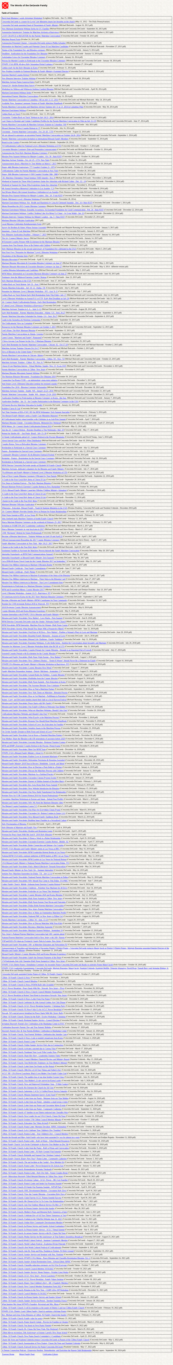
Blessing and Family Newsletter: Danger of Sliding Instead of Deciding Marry (33, 781)
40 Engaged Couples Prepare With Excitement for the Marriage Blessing (31, 242)
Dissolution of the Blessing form (15, 256)
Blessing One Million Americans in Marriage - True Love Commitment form (32, 582)
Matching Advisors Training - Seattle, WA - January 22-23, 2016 (27, 391)
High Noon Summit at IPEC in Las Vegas (18, 515)
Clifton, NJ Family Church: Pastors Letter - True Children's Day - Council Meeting (35, 1134)
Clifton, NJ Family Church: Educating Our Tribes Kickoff (25, 1123)
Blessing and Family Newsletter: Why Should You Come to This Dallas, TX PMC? (35, 881)
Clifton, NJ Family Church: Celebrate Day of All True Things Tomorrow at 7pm (34, 1215)
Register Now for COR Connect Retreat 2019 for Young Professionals (30, 795)
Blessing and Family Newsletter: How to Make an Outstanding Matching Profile (34, 913)
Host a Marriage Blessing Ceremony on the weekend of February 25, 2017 (32, 522)
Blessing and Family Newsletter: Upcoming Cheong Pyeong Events (29, 778)
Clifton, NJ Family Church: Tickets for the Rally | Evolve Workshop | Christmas (34, 1017)
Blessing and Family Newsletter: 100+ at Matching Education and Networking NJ (34, 945)
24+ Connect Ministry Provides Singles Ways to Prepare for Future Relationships (34, 511)
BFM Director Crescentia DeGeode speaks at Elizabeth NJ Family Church (31, 465)
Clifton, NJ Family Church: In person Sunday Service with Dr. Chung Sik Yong (34, 1233)
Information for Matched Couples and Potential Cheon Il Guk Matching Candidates (35, 46)
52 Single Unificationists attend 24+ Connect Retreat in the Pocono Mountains (33, 437)
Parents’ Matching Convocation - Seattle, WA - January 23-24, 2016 (29, 394)
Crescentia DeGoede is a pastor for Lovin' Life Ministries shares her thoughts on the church (38, 22)
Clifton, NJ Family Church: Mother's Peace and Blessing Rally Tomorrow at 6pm (34, 1212)
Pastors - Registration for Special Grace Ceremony (22, 451)
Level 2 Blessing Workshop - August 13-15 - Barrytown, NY (26, 593)
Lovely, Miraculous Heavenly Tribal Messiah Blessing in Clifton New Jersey (32, 1176)
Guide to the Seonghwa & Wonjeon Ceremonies (21, 320)
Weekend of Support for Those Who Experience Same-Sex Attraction (29, 185)
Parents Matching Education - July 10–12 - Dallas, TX (23, 288)
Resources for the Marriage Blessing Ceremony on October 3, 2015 (29, 327)
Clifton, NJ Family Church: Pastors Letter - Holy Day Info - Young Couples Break (35, 1173)
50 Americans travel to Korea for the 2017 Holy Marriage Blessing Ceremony (33, 597)
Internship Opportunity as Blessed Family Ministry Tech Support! (28, 558)
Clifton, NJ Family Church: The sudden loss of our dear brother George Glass (33, 1077)
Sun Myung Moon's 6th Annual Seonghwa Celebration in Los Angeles (30, 192)
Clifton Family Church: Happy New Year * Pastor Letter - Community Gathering (34, 1159)
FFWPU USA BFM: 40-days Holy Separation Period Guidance (27, 64)
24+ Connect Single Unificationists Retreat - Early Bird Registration (29, 302)
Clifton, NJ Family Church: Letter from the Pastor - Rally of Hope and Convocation (35, 1148)
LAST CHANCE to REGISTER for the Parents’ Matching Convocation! (31, 36)
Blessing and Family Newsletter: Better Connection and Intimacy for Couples (33, 845)
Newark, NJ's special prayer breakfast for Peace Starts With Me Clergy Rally (32, 1013)
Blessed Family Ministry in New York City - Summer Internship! (27, 870)
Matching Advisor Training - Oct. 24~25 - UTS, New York (25, 160)
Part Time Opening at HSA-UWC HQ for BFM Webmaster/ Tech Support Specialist (35, 412)
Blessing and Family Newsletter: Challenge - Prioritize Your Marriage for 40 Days (34, 888)
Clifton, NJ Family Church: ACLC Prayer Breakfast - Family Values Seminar (33, 1279)
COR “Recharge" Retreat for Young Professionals (22, 533)
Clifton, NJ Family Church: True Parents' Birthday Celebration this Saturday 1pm (34, 1034)
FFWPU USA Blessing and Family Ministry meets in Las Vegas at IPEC (31, 849)
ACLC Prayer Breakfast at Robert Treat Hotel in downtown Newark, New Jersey (34, 995)
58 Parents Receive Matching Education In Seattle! (22, 405)
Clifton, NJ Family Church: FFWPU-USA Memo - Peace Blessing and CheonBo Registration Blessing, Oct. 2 (46, 1258)
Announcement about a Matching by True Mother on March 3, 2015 (29, 164)
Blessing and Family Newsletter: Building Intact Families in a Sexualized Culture (34, 820)
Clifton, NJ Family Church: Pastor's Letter (18, 1041)
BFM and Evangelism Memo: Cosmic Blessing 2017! (23, 590)
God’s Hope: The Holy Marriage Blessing (18, 330)
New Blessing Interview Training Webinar (19, 78)
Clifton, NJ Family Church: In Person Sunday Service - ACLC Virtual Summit (33, 1230)
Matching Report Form (11, 39)
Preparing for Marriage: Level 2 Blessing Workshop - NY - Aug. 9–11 (30, 291)
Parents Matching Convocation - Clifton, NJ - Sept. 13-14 (25, 920)
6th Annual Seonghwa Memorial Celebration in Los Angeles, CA (28, 188)
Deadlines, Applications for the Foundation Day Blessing (24, 53)
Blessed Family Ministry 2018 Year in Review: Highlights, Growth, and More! (33, 764)
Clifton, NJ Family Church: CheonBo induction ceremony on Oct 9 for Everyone (34, 1265)
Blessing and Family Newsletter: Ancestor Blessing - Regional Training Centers (33, 742)
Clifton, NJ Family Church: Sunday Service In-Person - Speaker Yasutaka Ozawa (34, 1301)
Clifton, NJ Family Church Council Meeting (19, 981)
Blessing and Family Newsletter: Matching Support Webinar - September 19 (32, 930)
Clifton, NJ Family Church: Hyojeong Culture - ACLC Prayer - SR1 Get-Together (35, 1180)
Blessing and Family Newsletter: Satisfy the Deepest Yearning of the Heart (31, 957)
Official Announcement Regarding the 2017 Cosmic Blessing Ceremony (31, 540)
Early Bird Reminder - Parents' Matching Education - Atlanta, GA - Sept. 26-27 (33, 313)
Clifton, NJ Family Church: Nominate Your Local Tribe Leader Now (29, 1052)
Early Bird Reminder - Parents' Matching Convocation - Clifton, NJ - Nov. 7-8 (33, 359)
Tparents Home (8, 1354)
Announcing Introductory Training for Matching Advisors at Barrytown (30, 32)
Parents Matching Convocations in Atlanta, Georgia (22, 334)
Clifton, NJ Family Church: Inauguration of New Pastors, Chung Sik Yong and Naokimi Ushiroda (41, 1343)
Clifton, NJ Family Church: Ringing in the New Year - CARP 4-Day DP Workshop (35, 1290)
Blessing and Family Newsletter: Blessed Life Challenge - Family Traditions (32, 639)
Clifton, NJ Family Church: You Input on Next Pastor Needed (26, 1325)
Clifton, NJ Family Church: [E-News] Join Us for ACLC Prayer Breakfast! (32, 1009)
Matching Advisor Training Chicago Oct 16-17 (20, 348)
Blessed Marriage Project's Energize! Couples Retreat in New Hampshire (31, 487)
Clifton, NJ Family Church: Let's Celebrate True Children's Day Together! (31, 1130)
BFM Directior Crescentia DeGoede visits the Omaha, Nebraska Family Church (34, 622)
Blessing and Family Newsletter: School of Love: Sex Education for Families (32, 724)
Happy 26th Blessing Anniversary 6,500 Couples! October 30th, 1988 (30, 174)
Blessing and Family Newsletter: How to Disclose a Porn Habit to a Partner (32, 767)
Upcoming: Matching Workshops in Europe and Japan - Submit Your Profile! (32, 799)
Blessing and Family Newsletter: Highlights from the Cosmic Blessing (30, 678)
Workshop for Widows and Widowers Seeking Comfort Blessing (27, 89)
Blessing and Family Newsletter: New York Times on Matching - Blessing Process (35, 693)
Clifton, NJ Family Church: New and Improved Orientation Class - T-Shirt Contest (35, 1084)
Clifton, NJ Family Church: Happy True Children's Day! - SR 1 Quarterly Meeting (35, 1283)
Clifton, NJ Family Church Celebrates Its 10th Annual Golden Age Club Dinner (34, 1002)
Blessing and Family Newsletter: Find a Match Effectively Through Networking (34, 866)
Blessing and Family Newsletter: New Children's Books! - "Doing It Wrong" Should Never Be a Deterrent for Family (49, 661)
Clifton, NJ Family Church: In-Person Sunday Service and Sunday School (31, 1297)
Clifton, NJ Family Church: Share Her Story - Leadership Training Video (31, 1056)
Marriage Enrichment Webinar (14, 110)
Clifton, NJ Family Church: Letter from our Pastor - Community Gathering (31, 1109)
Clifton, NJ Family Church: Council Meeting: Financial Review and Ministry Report (35, 1059)
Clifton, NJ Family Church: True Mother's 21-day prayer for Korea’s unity (31, 1080)
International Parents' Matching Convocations (20, 96)
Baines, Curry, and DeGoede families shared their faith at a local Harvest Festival (34, 700)
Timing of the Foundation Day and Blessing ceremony (23, 50)
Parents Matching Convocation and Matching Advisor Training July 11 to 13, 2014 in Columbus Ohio (42, 107)
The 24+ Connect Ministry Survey (15, 238)
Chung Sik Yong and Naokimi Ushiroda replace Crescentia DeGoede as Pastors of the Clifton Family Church (45, 1340)
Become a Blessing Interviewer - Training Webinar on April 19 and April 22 (32, 536)
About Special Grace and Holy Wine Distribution (21, 440)
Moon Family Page (27, 1354)
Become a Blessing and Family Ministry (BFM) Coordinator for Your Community (34, 600)
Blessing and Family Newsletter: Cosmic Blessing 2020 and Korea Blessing (32, 895)
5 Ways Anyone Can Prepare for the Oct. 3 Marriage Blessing (26, 341)
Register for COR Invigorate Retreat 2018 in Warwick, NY (25, 604)
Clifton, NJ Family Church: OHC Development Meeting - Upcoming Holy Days (34, 1191)
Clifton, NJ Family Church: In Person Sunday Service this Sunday (28, 1208)
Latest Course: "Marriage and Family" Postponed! (22, 337)
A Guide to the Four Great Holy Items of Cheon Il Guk (24, 479)
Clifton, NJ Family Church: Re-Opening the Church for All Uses (28, 1088)
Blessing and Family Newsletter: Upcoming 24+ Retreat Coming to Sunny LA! (33, 813)
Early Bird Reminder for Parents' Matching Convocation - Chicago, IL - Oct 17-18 (35, 345)
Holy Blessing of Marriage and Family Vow (19, 827)
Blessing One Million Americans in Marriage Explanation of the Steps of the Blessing (36, 575)
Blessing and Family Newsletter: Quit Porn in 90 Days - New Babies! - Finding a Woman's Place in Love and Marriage (49, 632)
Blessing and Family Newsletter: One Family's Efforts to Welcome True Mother (33, 707)
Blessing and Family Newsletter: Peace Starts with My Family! (27, 703)
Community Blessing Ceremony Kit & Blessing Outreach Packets (28, 455)
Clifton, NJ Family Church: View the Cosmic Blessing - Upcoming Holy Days (33, 1194)
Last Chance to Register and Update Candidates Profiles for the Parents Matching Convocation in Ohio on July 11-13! (49, 121)
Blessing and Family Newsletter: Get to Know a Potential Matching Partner (32, 735)
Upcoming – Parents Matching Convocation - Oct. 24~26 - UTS (27, 132)
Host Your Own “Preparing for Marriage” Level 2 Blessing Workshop (30, 252)
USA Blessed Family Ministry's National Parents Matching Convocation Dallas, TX (35, 863)
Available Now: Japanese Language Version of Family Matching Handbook (32, 103)
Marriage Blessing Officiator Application (18, 220)
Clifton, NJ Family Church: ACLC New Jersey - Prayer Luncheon (28, 1276)
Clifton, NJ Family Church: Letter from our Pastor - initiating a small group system (35, 1102)
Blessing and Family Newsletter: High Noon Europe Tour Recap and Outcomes (34, 902)
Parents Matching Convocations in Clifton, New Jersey (24, 369)
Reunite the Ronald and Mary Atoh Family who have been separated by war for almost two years (40, 1137)
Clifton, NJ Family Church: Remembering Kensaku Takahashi (27, 1169)
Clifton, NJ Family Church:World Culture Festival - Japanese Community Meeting (35, 1240)
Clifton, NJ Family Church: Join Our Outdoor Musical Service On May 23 (31, 1205)
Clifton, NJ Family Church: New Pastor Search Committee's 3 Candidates (31, 1336)
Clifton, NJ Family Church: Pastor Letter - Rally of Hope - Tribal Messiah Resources (36, 1141)
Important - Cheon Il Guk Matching (16, 231)
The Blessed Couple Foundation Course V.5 (19, 806)
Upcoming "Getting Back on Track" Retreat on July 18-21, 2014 (28, 117)
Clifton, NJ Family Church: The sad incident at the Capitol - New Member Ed (33, 1162)
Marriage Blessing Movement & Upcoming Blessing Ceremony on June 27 (32, 263)
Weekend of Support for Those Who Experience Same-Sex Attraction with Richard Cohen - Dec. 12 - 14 (44, 181)
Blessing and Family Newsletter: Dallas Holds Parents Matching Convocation (33, 906)
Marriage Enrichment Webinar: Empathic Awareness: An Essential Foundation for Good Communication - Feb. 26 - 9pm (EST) (53, 210)
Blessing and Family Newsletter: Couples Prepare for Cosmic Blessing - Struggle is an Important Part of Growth (46, 650)
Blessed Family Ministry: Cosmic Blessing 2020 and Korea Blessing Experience (34, 954)
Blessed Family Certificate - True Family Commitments (24, 568)
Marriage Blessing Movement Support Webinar (21, 373)
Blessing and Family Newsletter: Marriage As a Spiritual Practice (28, 774)
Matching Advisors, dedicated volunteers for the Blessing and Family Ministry (33, 469)
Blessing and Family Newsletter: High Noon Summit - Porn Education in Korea (34, 682)
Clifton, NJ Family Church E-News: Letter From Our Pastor (26, 999)
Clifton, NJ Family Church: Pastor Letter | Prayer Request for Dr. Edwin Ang (32, 1166)
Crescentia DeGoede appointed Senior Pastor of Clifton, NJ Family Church (32, 974)
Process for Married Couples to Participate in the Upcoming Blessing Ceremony (34, 61)
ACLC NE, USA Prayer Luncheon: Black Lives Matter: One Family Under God (34, 1073)
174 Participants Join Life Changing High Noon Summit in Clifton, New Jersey (33, 961)
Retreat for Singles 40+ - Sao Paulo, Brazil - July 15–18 (24, 433)
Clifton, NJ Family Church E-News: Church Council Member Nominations (32, 992)
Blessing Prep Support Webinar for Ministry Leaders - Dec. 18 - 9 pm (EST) (32, 195)
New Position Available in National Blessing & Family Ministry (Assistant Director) (35, 71)
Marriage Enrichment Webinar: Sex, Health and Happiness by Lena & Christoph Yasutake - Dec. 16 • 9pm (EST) (47, 203)
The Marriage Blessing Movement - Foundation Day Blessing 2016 (29, 377)
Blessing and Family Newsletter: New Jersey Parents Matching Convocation (32, 909)
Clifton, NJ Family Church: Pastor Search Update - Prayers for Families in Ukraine (35, 1322)
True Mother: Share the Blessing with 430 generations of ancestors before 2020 (33, 739)
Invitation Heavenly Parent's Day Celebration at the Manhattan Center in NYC (33, 1024)
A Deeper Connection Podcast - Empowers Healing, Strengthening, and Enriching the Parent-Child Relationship (47, 1350)
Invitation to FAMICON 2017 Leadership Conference (23, 526)
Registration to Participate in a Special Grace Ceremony (24, 448)
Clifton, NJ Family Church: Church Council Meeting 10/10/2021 (28, 1269)
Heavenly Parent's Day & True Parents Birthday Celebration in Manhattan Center (34, 1031)
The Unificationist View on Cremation (17, 323)
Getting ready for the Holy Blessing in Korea (20, 68)
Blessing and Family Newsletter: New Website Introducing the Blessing (30, 788)
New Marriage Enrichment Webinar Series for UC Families (25, 29)
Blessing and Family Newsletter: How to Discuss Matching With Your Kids (32, 923)
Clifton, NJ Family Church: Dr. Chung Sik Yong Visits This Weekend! (30, 1329)
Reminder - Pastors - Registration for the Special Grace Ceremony (28, 458)
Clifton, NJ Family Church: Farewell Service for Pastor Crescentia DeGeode (32, 1347)
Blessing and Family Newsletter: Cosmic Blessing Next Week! (27, 668)
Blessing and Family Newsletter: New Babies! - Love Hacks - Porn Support (32, 618)
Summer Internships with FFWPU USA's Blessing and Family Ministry (30, 614)
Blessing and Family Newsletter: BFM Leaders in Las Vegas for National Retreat (34, 859)
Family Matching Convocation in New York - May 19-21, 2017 (27, 543)
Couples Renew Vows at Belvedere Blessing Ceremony (24, 444)
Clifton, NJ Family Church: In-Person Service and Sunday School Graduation (33, 1226)
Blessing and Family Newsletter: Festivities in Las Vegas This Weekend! (31, 891)
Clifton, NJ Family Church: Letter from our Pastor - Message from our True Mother (35, 1098)
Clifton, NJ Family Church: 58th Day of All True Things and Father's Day (31, 1070)
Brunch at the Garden (10, 142)
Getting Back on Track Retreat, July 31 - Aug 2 (21, 284)
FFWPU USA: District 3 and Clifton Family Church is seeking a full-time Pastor (34, 1311)
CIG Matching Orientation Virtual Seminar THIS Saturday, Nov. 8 (28, 178)
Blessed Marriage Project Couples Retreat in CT (21, 128)
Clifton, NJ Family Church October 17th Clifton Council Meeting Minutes (31, 1120)
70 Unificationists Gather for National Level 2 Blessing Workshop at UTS (31, 146)
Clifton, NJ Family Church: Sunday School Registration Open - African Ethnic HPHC (36, 1262)
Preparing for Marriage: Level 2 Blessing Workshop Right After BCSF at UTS (33, 646)
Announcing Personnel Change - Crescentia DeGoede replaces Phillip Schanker (34, 43)
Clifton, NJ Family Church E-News (16, 978)
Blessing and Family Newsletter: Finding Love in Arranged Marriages (30, 756)
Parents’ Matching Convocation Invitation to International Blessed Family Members (35, 139)
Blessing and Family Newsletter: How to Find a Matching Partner (28, 689)
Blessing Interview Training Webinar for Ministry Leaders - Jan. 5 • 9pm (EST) (33, 217)
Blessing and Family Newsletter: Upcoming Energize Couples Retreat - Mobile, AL (35, 842)
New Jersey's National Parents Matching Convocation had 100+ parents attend (33, 934)
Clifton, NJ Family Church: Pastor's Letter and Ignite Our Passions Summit (32, 1183)
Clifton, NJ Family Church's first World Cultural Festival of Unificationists (31, 1247)
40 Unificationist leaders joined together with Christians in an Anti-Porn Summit (34, 419)
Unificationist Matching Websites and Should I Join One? (25, 714)
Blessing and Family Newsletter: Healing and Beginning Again (27, 831)
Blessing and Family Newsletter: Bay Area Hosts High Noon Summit (29, 785)
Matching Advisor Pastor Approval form (18, 82)
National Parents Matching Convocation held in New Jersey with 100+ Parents (33, 937)
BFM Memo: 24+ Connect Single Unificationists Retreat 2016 (27, 426)
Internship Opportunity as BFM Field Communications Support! (27, 554)
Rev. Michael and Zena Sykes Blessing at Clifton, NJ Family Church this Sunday (34, 1315)
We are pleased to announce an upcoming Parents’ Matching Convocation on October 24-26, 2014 (41, 135)
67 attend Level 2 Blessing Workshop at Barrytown (22, 306)
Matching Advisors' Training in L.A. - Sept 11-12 (21, 309)
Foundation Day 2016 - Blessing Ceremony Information (24, 387)
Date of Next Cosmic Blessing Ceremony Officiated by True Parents (29, 476)
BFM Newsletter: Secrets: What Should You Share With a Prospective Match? (33, 629)
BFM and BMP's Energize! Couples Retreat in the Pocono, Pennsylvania (31, 746)
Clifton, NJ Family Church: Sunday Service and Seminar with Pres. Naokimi (32, 1254)
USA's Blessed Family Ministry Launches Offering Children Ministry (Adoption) (34, 490)
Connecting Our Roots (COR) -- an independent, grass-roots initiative (29, 380)
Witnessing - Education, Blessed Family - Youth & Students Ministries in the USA (34, 508)
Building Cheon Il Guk (11, 408)
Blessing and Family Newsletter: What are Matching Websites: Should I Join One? (35, 710)
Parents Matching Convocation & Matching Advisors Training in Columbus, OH (34, 124)
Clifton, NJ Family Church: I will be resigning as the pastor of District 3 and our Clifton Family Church (43, 1308)
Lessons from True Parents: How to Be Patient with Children (26, 245)
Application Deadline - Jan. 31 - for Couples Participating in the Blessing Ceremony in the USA (40, 401)
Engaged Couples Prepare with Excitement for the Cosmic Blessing (29, 653)
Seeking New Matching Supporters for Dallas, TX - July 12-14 (27, 874)
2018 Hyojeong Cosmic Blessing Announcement (21, 607)
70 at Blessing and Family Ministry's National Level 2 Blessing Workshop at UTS (34, 472)
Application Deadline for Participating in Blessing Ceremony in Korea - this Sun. (34, 398)
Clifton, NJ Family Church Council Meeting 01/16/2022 (24, 1293)
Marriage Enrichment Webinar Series (16, 93)
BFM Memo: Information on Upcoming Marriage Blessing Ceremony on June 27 (34, 274)
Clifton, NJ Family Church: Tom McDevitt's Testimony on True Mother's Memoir (34, 1063)
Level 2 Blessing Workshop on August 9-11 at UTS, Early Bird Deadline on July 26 (35, 298)
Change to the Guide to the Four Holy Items (19, 501)
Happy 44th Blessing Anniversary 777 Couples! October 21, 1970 (28, 167)
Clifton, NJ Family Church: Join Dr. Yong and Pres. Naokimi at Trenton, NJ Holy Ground (38, 1251)
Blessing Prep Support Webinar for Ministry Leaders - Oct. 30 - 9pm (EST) (32, 156)
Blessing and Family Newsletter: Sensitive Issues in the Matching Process (31, 728)
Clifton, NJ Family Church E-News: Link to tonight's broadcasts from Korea (32, 1038)
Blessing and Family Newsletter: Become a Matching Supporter (27, 927)
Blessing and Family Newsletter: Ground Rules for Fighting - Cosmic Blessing (33, 675)
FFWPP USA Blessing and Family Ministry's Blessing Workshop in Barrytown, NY (35, 664)
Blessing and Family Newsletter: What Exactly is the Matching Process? (30, 717)
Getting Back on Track (11, 114)
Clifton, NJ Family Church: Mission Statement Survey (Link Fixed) (29, 1095)
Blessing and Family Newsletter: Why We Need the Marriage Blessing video (32, 803)
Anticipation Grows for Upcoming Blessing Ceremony (24, 57)
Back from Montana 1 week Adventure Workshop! (22, 18)
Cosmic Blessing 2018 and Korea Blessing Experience (23, 611)
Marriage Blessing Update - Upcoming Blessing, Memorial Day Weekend (31, 423)
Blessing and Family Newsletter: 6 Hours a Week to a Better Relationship (31, 838)
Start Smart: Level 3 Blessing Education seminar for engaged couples (29, 384)
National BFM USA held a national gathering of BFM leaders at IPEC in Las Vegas (35, 856)
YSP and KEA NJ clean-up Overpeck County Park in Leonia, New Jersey (31, 941)
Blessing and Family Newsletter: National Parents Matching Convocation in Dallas (35, 877)
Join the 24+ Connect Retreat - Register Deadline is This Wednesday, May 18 (33, 430)
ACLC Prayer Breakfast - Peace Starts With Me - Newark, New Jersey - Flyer (33, 988)
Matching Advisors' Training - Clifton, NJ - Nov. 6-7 (23, 362)
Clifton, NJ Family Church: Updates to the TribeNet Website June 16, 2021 (32, 1219)
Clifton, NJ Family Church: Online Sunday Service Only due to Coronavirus (32, 1045)
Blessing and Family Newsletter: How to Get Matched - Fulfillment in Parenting (34, 696)
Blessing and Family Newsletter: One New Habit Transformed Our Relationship (34, 792)
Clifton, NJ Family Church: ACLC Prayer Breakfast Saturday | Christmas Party (33, 1006)
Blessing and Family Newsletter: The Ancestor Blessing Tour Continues (30, 685)
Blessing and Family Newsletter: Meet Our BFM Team (24, 749)
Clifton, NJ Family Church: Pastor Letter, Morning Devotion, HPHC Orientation (34, 1127)
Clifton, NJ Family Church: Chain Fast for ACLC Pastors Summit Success (31, 1198)
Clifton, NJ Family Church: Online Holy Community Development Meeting (32, 1222)
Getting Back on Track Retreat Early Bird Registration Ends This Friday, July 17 (34, 295)
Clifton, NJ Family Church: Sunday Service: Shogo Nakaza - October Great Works (35, 1272)
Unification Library (50, 1354)
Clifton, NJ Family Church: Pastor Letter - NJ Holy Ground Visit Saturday (31, 1151)
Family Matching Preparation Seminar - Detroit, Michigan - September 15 (31, 671)
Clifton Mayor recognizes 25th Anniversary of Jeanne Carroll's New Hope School (34, 1333)
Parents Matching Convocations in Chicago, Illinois (22, 355)
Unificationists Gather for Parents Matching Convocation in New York (30, 171)
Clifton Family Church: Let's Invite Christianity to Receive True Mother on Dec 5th (35, 1144)
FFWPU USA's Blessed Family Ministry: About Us (22, 753)
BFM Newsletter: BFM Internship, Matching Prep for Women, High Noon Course (35, 625)
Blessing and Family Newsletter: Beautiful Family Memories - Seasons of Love (33, 636)
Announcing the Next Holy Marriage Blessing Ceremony (25, 153)
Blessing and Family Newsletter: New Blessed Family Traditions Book (30, 817)
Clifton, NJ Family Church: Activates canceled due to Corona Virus (29, 1049)
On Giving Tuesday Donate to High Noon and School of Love (27, 732)
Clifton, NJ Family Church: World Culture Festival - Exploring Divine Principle (33, 1244)
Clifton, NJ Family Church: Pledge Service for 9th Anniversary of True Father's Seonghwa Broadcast (42, 1237)
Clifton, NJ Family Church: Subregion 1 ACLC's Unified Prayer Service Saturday (34, 1091)
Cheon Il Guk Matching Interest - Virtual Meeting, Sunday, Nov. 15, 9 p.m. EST (34, 366)
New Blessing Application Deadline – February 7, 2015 (24, 235)
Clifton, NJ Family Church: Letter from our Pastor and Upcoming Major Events (33, 1105)
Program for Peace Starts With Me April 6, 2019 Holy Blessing (27, 835)
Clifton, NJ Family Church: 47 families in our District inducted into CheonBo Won (35, 1112)
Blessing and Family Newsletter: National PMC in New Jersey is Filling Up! (32, 916)
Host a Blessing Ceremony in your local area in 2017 (23, 529)
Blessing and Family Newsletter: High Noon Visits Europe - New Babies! (31, 657)
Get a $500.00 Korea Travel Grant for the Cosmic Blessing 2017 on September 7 (34, 561)
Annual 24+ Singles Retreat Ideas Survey (18, 85)
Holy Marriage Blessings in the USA (16, 281)
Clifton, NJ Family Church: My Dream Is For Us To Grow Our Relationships (33, 1201)
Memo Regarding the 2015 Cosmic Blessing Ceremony (24, 206)
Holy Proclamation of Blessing (14, 824)
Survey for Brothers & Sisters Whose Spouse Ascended (24, 227)
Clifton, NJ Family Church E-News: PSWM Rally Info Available (28, 985)
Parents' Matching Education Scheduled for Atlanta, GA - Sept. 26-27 (29, 316)
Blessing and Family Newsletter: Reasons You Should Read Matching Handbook (34, 721)
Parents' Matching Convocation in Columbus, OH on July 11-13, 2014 (30, 100)
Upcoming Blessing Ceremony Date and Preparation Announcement (29, 149)
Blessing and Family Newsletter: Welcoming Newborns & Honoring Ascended (33, 760)
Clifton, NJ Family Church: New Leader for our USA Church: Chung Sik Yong (33, 1116)
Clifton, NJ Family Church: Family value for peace (22, 1318)
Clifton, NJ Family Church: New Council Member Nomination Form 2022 (32, 1286)
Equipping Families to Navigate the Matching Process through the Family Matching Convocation (40, 550)
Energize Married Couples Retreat (15, 75)
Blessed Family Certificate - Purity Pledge (18, 572)
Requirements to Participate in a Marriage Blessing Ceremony (26, 586)
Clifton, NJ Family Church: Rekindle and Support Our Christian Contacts (31, 1155)
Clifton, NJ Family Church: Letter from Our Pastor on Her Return (28, 1066)
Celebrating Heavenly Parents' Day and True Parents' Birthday (27, 1027)
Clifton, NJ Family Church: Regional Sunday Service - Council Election (31, 1020)
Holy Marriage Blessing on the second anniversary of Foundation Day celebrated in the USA (39, 249)
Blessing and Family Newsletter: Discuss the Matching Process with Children (33, 771)
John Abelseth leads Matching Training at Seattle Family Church (27, 519)
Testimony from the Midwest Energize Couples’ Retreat (24, 277)
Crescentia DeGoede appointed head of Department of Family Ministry (30, 25)
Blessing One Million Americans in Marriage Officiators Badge (27, 565)
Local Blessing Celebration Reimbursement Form (21, 224)
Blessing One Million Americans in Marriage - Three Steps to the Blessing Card (33, 579)
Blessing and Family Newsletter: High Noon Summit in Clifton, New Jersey (32, 898)
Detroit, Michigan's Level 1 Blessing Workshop (21, 199)
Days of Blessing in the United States (17, 352)
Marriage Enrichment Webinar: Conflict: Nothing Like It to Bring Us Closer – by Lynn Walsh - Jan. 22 (43, 213)
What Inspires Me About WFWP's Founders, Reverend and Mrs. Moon (30, 1304)
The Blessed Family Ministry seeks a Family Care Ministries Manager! (30, 416)
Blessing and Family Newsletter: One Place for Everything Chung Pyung (31, 810)
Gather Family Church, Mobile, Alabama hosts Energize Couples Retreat (31, 884)
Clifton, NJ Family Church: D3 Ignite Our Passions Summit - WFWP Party (32, 1187)
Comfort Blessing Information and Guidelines (20, 270)
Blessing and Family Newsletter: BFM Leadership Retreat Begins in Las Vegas (33, 852)
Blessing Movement (10, 259)
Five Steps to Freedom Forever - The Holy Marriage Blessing (26, 483)
